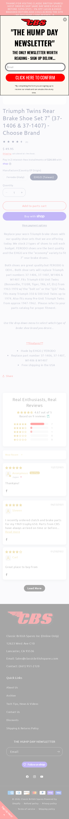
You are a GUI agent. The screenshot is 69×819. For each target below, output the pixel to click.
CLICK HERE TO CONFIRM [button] (35, 77)
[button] (65, 19)
